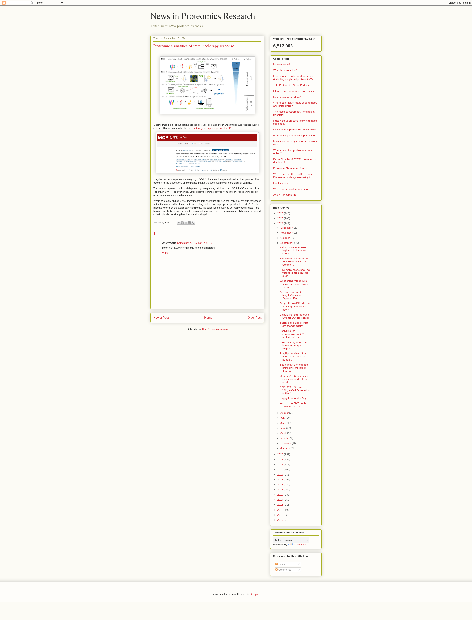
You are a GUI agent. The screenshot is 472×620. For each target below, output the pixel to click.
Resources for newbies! (287, 96)
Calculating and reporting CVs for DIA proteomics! (295, 316)
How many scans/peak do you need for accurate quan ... (295, 273)
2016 (280, 489)
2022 (280, 459)
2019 (280, 474)
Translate (300, 544)
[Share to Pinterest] (193, 223)
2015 (280, 494)
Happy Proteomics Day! (293, 398)
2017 (280, 484)
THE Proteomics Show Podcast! (291, 85)
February (286, 443)
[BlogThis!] (182, 223)
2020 (280, 469)
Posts (281, 563)
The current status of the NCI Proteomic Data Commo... (294, 261)
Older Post (254, 317)
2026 (280, 213)
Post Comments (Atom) (215, 329)
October (285, 237)
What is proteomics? (285, 70)
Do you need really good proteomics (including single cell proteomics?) (294, 78)
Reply (165, 252)
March (284, 438)
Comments (284, 569)
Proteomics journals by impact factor (294, 135)
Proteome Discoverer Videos (290, 168)
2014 (280, 499)
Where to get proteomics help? (291, 188)
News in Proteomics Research (202, 15)
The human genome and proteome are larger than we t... (294, 367)
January (285, 448)
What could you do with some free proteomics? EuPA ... (294, 284)
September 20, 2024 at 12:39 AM (194, 243)
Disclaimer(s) (281, 183)
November (286, 232)
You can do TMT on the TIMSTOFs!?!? (293, 405)
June (283, 422)
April (283, 432)
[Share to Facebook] (189, 223)
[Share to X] (186, 223)
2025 (280, 218)
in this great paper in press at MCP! (213, 128)
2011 (280, 514)
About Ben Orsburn (284, 194)
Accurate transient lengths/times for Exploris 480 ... (291, 295)
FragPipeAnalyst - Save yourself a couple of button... (293, 356)
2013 (280, 504)
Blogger (254, 594)
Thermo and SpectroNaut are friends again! (294, 324)
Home (208, 317)
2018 (280, 479)
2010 (280, 519)
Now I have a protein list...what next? (294, 129)
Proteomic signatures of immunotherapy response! (293, 345)
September (287, 242)
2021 (280, 464)
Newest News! (281, 64)
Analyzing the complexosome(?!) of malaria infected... (293, 334)
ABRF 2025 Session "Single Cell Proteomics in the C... (295, 390)
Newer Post (161, 317)
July (283, 417)
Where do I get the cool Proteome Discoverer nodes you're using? (293, 176)
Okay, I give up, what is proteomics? (294, 90)
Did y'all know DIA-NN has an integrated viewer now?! (295, 306)
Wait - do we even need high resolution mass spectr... (293, 250)
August (284, 412)
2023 (280, 454)
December (286, 227)
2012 (280, 509)
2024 (280, 223)
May (283, 427)
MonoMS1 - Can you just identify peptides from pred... (294, 379)
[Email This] (179, 223)
